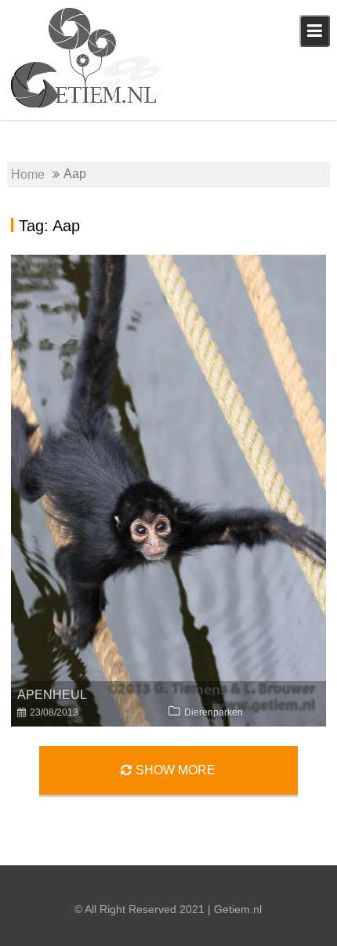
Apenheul (52, 694)
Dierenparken (213, 712)
